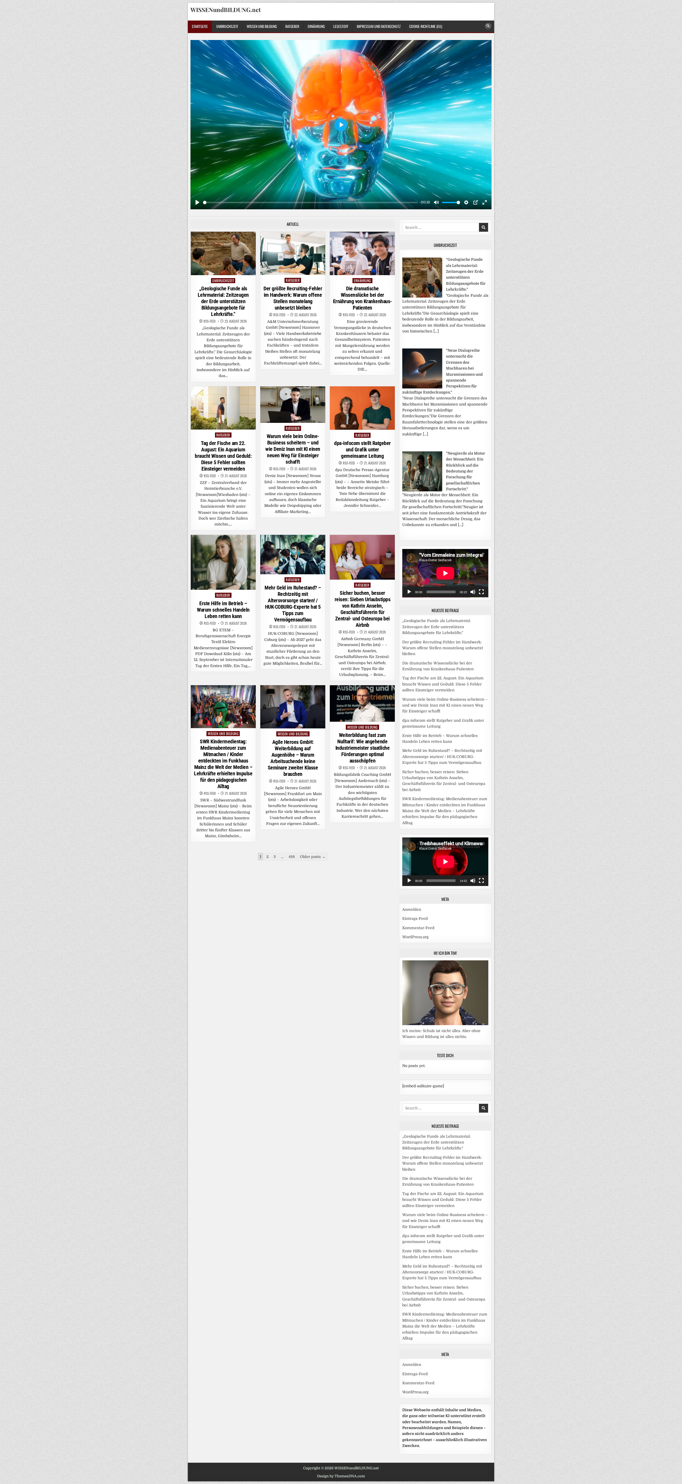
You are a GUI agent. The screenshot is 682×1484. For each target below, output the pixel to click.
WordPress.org (415, 937)
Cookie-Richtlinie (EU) (425, 26)
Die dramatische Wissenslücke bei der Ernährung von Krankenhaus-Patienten (362, 298)
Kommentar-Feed (418, 928)
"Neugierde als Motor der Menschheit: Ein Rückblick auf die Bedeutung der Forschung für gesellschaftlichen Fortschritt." (465, 471)
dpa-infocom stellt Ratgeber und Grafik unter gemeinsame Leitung (362, 449)
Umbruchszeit (227, 26)
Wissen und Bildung (262, 26)
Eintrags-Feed (415, 918)
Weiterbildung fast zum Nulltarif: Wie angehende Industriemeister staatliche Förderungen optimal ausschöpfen (362, 748)
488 (292, 857)
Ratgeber (292, 26)
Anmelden (411, 909)
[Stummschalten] (473, 592)
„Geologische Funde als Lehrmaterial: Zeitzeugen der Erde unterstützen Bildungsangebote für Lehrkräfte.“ (223, 301)
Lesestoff (340, 26)
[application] (445, 573)
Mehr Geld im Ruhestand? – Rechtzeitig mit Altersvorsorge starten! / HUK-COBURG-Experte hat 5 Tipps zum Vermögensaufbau (293, 603)
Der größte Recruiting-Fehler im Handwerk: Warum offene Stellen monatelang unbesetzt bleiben (292, 298)
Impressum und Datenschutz (379, 26)
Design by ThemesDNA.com (341, 1476)
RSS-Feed (210, 321)
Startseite (200, 26)
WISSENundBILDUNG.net (225, 10)
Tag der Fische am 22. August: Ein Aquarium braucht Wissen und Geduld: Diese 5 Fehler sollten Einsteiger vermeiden (223, 456)
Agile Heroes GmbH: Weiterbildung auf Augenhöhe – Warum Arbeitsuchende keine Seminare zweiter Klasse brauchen (293, 758)
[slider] (310, 202)
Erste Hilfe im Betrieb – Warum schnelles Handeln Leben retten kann (223, 609)
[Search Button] (488, 26)
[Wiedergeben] (409, 592)
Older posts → (313, 857)
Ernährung (316, 26)
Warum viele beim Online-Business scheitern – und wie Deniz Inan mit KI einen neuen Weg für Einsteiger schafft (292, 449)
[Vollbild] (481, 592)
